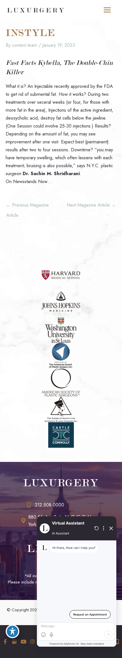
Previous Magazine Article (27, 206)
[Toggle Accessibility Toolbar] (12, 631)
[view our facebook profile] (5, 641)
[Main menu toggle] (107, 10)
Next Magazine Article (91, 204)
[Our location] (117, 641)
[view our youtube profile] (23, 641)
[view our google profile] (14, 641)
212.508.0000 (49, 505)
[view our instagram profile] (32, 641)
